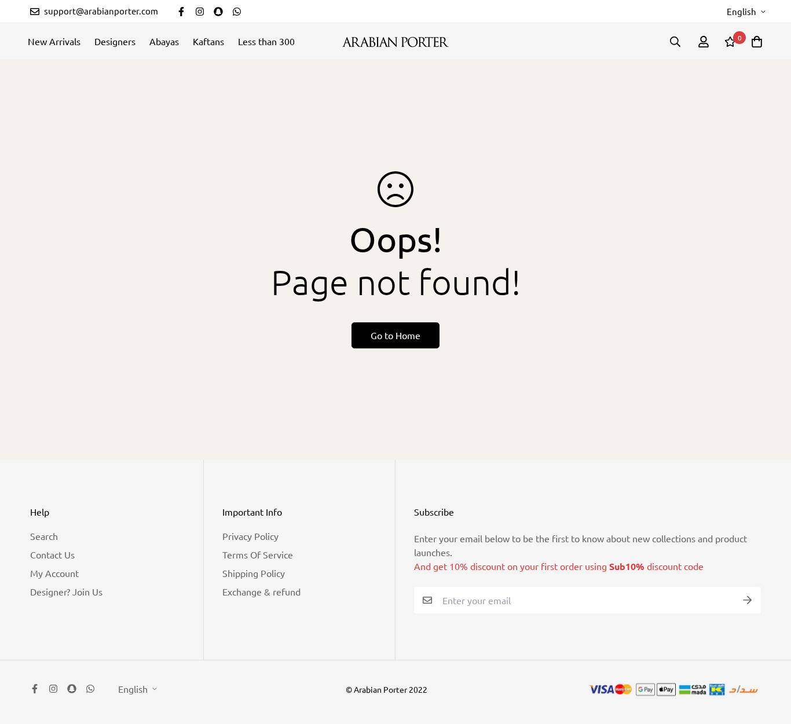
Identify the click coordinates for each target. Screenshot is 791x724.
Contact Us (52, 554)
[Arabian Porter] (395, 41)
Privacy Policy (250, 536)
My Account (54, 573)
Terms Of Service (257, 554)
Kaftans (208, 41)
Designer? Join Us (66, 591)
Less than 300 (266, 41)
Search (44, 536)
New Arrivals (54, 41)
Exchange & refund (261, 591)
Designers (115, 41)
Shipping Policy (253, 573)
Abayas (164, 41)
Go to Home (395, 335)
